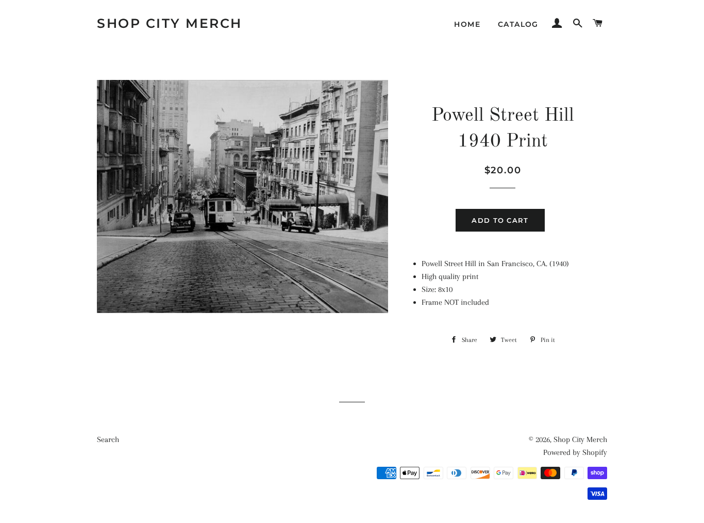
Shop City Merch (169, 23)
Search (108, 439)
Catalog (518, 24)
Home (467, 24)
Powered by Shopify (575, 452)
